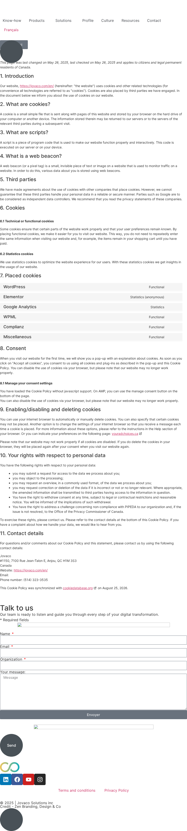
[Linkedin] (5, 779)
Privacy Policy (116, 790)
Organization (11, 659)
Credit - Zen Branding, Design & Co (30, 806)
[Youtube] (28, 779)
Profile (88, 20)
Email (5, 646)
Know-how (12, 20)
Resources (130, 20)
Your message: (12, 672)
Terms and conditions (76, 790)
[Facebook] (17, 779)
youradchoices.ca (125, 434)
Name (5, 634)
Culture (107, 20)
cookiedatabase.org (78, 588)
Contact (154, 20)
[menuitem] (11, 29)
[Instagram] (40, 779)
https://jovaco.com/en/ (37, 86)
